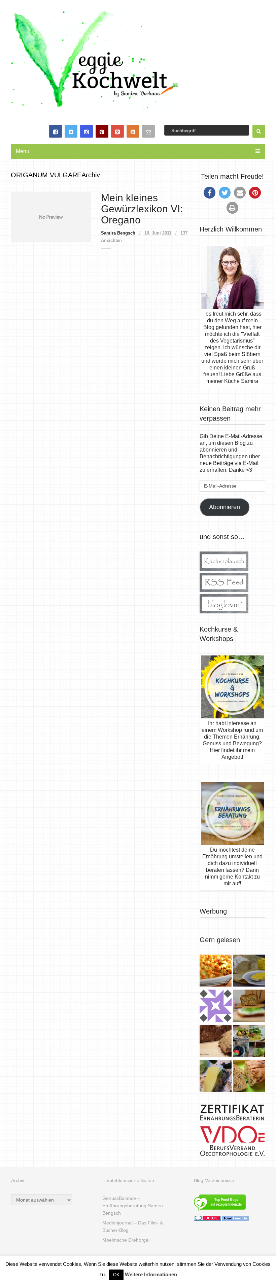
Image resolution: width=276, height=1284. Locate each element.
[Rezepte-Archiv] (249, 1042)
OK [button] (116, 1274)
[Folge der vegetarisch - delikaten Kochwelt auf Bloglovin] (224, 611)
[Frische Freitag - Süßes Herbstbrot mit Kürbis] (249, 1077)
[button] (209, 193)
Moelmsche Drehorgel (125, 1240)
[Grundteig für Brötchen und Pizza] (216, 1006)
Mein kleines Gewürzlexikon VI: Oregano (142, 208)
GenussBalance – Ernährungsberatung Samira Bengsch (132, 1206)
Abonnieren (224, 507)
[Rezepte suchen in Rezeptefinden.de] (220, 1211)
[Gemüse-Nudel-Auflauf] (216, 971)
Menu (22, 151)
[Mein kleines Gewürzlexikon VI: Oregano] (51, 217)
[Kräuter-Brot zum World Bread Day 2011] (216, 1042)
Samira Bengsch (118, 233)
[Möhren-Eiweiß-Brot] (249, 1006)
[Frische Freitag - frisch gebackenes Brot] (216, 1077)
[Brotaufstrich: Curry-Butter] (249, 971)
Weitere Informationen (151, 1274)
